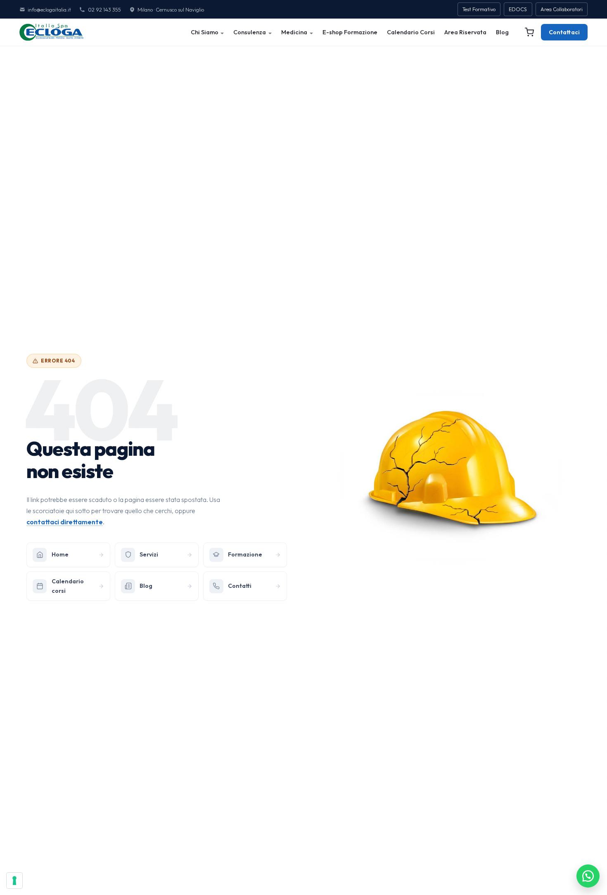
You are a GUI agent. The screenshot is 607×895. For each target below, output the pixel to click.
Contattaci (564, 32)
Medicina (294, 32)
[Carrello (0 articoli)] (529, 32)
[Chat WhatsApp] (588, 876)
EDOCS (518, 9)
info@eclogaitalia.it (49, 9)
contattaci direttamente (64, 522)
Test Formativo (479, 9)
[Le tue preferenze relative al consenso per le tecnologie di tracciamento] (14, 880)
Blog (502, 32)
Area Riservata (465, 32)
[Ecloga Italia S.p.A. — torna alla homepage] (51, 32)
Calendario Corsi (411, 32)
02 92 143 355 (104, 9)
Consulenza (249, 32)
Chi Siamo (204, 32)
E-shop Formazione (349, 32)
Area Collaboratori (562, 9)
